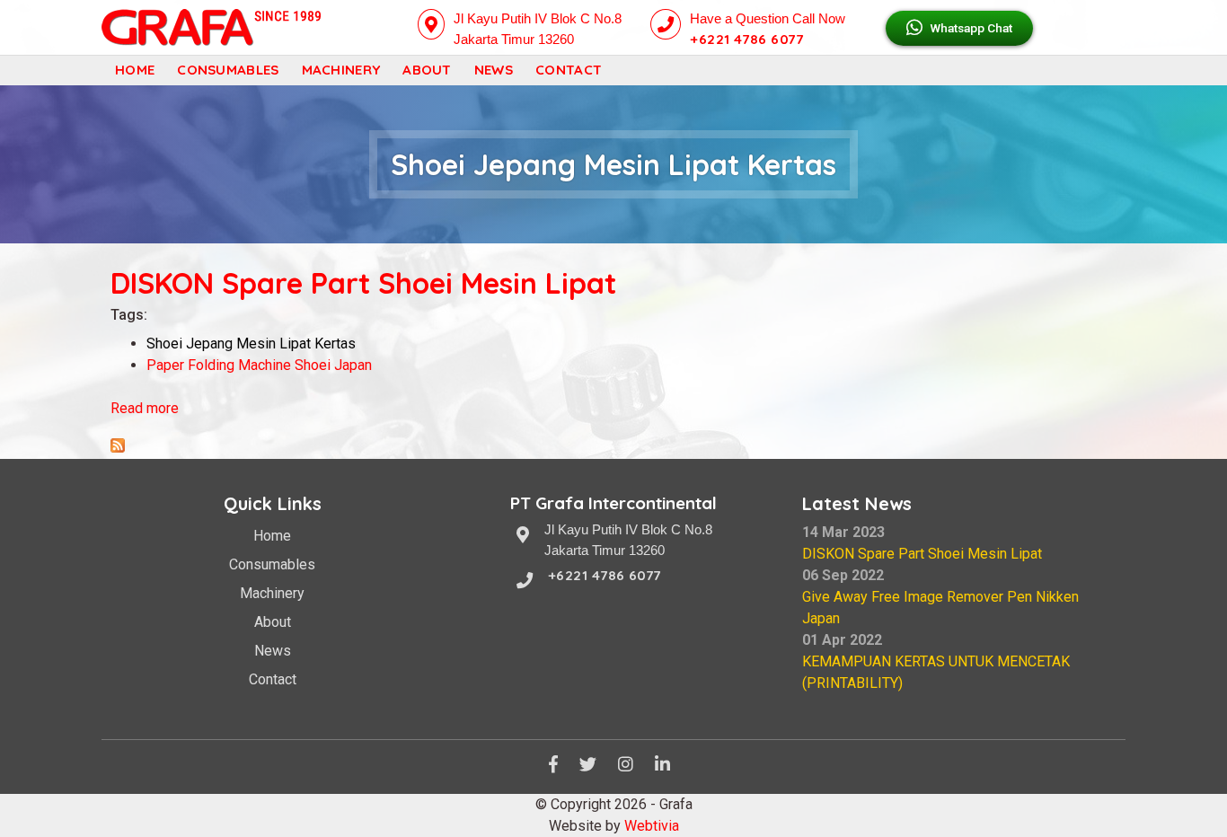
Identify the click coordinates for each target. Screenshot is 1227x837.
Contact (568, 69)
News (493, 69)
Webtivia (651, 825)
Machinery (341, 69)
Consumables (227, 69)
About (427, 69)
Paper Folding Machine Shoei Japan (259, 365)
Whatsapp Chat (969, 28)
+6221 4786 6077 (746, 39)
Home (134, 69)
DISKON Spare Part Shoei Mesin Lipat (363, 283)
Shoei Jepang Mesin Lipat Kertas (251, 343)
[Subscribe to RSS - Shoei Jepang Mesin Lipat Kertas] (117, 447)
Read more (144, 408)
